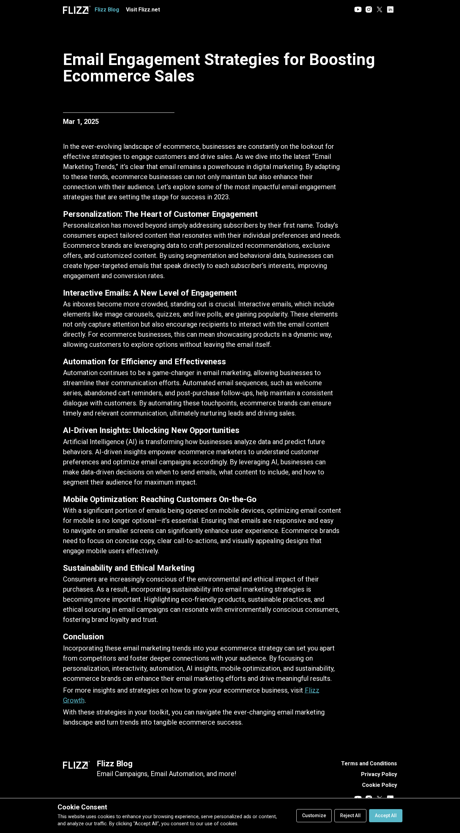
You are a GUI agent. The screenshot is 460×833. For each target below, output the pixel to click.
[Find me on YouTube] (358, 9)
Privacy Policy (379, 774)
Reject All (350, 815)
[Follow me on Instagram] (369, 9)
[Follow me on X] (379, 9)
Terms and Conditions (369, 763)
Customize (314, 815)
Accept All (386, 815)
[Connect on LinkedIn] (390, 9)
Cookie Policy (379, 785)
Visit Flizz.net (143, 9)
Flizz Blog (115, 763)
